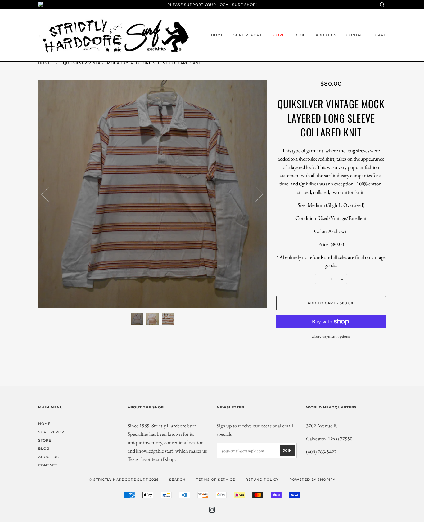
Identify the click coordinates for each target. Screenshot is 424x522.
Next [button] (255, 193)
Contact (355, 35)
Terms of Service (215, 479)
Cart (380, 35)
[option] (152, 194)
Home (217, 35)
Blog (300, 35)
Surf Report (247, 35)
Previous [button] (48, 193)
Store (278, 35)
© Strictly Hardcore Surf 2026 (124, 479)
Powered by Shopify (312, 479)
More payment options (331, 336)
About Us (326, 35)
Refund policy (262, 479)
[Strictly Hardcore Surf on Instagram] (212, 511)
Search (177, 479)
